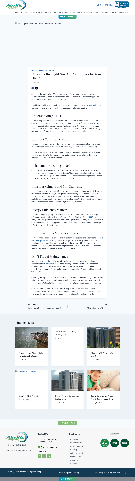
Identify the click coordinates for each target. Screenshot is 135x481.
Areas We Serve (76, 457)
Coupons (105, 12)
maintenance (50, 264)
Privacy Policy (73, 472)
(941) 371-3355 (49, 447)
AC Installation (76, 443)
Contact (80, 294)
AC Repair (74, 439)
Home (17, 12)
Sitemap (73, 464)
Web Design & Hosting (103, 472)
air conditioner (95, 105)
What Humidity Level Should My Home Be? (45, 306)
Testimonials (88, 12)
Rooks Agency (120, 472)
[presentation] (31, 337)
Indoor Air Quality (77, 453)
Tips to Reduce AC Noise (97, 306)
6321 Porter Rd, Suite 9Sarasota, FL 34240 (47, 440)
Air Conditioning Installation (42, 70)
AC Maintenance (76, 446)
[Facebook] (32, 88)
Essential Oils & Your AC (28, 396)
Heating (73, 450)
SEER (90, 217)
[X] (36, 88)
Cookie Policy (61, 472)
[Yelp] (49, 456)
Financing (113, 12)
